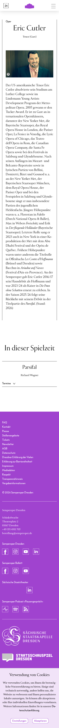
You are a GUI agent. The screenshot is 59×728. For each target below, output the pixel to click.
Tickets (6, 440)
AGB (4, 448)
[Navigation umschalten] (53, 5)
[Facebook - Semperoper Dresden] (5, 552)
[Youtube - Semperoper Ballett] (26, 571)
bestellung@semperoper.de (17, 533)
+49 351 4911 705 (11, 529)
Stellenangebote (10, 435)
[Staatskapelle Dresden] (27, 635)
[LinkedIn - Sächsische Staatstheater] (29, 590)
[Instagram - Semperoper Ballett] (15, 571)
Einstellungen (19, 720)
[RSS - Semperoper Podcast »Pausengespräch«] (26, 609)
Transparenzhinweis (12, 479)
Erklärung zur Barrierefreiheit (17, 461)
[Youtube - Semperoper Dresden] (26, 552)
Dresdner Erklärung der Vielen (17, 457)
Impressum (8, 466)
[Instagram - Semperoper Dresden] (15, 552)
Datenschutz (8, 453)
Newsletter (8, 444)
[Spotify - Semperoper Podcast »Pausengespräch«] (15, 609)
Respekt (6, 474)
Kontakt (6, 427)
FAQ (4, 422)
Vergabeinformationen (13, 483)
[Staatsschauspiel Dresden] (27, 657)
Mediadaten (8, 470)
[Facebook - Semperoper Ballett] (5, 571)
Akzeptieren (40, 720)
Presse (5, 431)
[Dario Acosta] (8, 74)
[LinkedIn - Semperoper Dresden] (36, 552)
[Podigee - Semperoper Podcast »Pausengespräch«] (5, 609)
